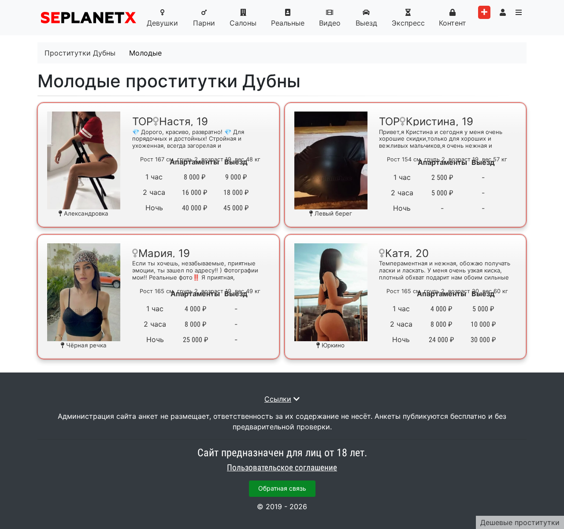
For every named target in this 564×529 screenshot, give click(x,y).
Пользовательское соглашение (282, 468)
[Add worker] (484, 12)
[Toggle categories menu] (519, 12)
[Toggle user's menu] (503, 12)
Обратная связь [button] (282, 488)
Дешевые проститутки (520, 522)
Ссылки (277, 399)
